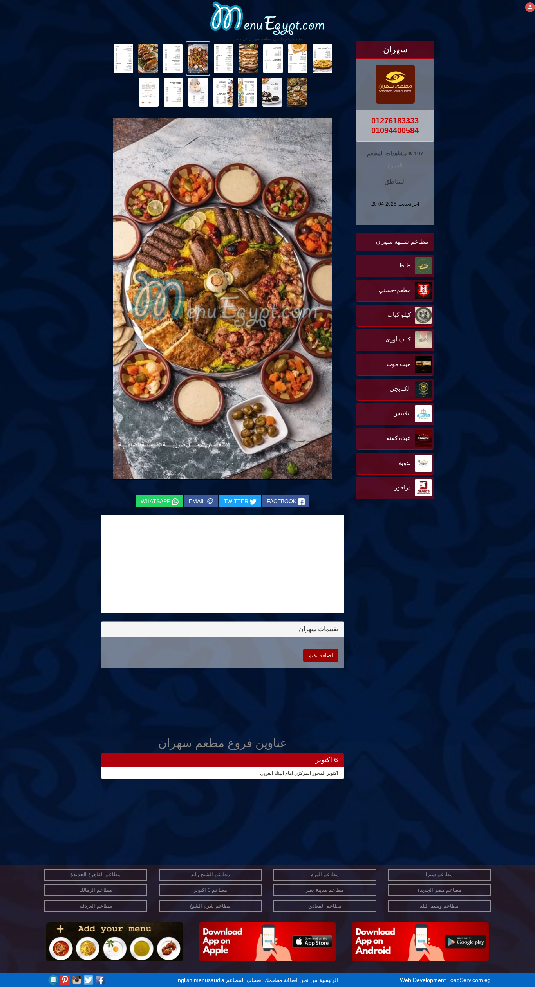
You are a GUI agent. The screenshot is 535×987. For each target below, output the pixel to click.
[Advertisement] (385, 580)
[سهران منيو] (322, 58)
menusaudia (209, 980)
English (183, 980)
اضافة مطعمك (281, 980)
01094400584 (395, 130)
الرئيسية (328, 980)
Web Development (423, 980)
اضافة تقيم (320, 655)
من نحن (308, 980)
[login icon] (530, 7)
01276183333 (395, 120)
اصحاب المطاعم (244, 980)
